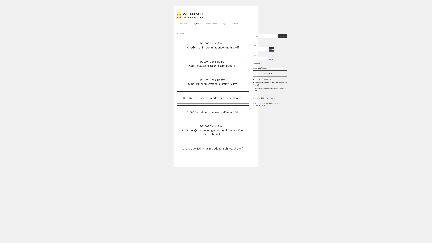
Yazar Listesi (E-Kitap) (216, 23)
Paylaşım (197, 23)
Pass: (255, 55)
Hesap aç (256, 63)
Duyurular (183, 23)
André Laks (257, 79)
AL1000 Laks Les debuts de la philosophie (268, 83)
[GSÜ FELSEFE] (191, 15)
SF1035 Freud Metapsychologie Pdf (266, 88)
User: (255, 45)
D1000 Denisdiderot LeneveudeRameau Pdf (213, 112)
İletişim (235, 23)
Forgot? (271, 59)
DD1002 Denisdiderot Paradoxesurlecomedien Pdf (212, 98)
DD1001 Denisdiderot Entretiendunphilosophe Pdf (213, 148)
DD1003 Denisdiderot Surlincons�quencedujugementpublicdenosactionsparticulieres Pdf (212, 130)
